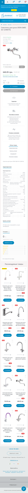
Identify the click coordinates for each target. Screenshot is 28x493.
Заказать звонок (22, 16)
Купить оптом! (13, 151)
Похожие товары (13, 156)
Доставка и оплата (14, 114)
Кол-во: (4, 80)
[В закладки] (12, 270)
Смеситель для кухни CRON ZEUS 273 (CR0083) (20, 429)
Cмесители (5, 24)
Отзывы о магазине (14, 133)
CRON (11, 43)
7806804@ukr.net (14, 460)
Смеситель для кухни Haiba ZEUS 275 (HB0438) (7, 359)
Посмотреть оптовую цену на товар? (10, 76)
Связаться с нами (14, 453)
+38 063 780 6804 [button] (13, 449)
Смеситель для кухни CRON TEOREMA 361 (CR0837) (20, 394)
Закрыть (14, 10)
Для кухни (9, 24)
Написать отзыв (8, 242)
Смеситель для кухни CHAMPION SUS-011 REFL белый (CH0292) (20, 324)
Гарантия (14, 101)
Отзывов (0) (13, 154)
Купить (22, 66)
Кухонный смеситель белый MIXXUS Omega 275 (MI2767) (7, 394)
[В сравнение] (12, 268)
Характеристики (13, 148)
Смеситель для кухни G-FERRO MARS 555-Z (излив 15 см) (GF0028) (7, 324)
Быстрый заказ (14, 90)
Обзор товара (13, 145)
